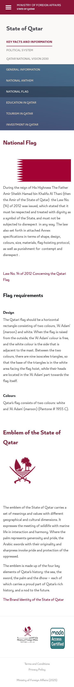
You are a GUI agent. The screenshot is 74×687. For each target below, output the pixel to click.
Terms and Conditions (37, 664)
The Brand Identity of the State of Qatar (34, 600)
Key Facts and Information (29, 42)
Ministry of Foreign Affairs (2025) (37, 680)
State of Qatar (26, 9)
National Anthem (19, 81)
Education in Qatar (21, 103)
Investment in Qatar (22, 125)
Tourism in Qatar (19, 114)
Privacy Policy (37, 670)
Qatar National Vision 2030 (27, 59)
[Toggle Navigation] (8, 7)
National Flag (17, 92)
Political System (19, 51)
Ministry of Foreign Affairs (39, 5)
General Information (23, 70)
